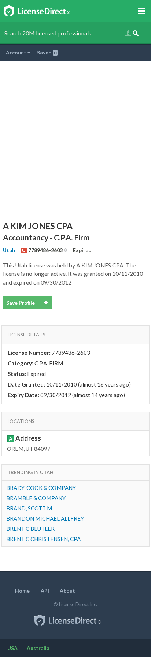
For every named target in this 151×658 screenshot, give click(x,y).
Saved (46, 52)
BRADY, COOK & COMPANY (41, 487)
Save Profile (20, 303)
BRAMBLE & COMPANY (36, 498)
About (67, 590)
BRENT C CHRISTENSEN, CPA (43, 539)
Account (16, 52)
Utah (9, 250)
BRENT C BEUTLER (30, 528)
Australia (38, 648)
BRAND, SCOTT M (29, 508)
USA (12, 648)
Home (22, 590)
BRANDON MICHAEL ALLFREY (45, 518)
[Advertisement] (75, 140)
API (45, 590)
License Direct (44, 11)
